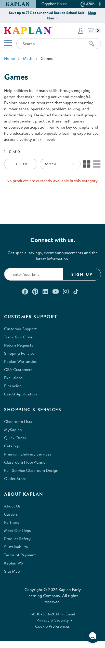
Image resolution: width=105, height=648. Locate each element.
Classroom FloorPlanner (25, 462)
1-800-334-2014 (44, 614)
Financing (13, 386)
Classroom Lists (18, 421)
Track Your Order (19, 337)
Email (70, 614)
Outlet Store (15, 478)
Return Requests (18, 345)
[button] (99, 4)
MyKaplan (13, 429)
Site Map (12, 571)
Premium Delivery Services (27, 454)
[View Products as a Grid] (87, 164)
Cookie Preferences (52, 626)
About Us (12, 506)
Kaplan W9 (13, 563)
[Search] (91, 43)
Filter (23, 164)
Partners (11, 522)
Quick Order (15, 437)
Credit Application (20, 394)
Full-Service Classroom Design (31, 470)
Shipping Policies (19, 353)
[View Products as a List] (97, 164)
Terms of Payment (20, 555)
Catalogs (12, 446)
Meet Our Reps (17, 530)
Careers (11, 514)
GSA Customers (18, 369)
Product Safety (17, 538)
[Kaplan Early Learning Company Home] (28, 30)
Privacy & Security (52, 620)
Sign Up (82, 274)
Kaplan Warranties (20, 361)
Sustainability (16, 546)
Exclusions (13, 377)
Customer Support (20, 329)
